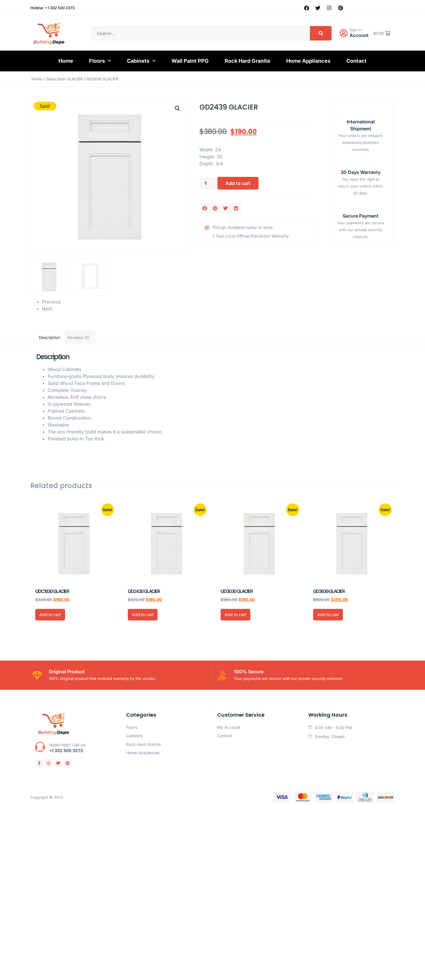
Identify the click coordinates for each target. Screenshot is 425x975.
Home (65, 61)
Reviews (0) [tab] (78, 337)
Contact (356, 61)
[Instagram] (329, 8)
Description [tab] (49, 337)
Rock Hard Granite (247, 61)
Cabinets (138, 61)
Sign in (356, 29)
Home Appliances (308, 61)
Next (47, 309)
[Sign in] (343, 33)
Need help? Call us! (67, 744)
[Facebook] (307, 8)
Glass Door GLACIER (64, 79)
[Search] (321, 33)
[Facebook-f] (39, 763)
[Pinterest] (340, 8)
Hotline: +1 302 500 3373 (52, 7)
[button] (177, 108)
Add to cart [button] (50, 614)
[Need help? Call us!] (40, 747)
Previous (51, 302)
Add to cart (238, 183)
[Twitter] (318, 8)
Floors (97, 61)
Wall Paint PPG (190, 61)
